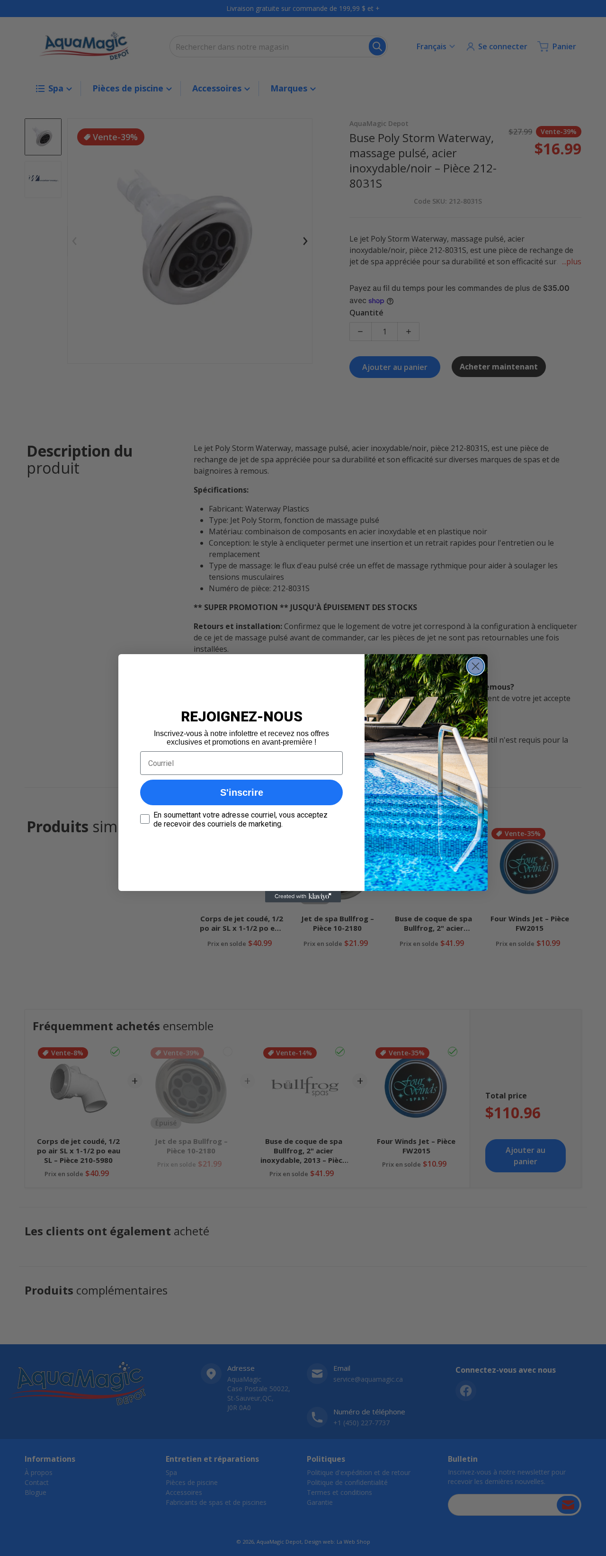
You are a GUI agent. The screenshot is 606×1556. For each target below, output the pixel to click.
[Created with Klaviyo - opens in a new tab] (303, 896)
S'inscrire (241, 792)
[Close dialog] (475, 666)
